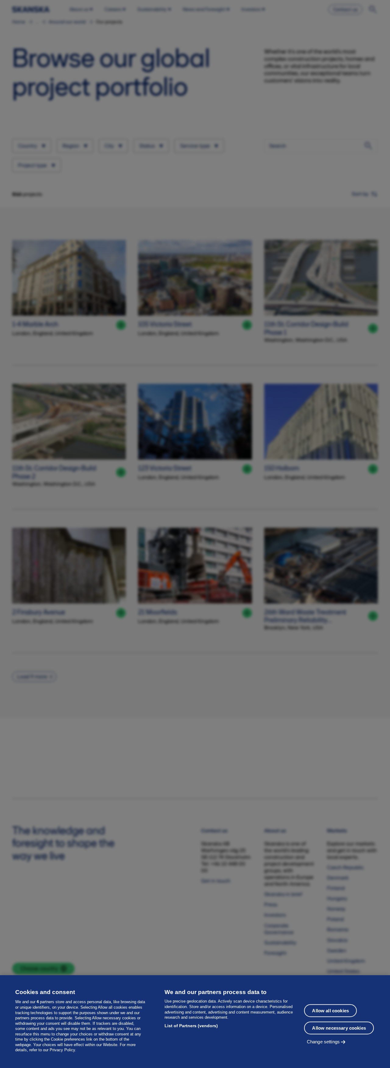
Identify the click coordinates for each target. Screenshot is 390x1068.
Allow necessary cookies (339, 1027)
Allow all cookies (330, 1010)
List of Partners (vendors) (191, 1025)
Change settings (323, 1041)
